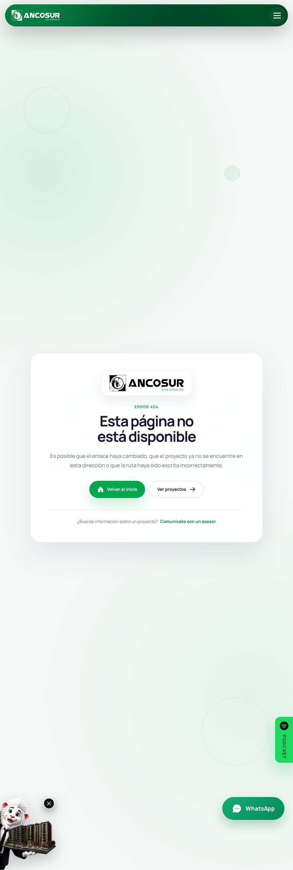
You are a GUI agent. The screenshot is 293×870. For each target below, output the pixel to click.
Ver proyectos (171, 489)
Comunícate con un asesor (188, 521)
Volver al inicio (122, 489)
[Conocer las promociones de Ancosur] (28, 833)
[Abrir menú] (277, 15)
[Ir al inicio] (35, 15)
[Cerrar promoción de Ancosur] (49, 803)
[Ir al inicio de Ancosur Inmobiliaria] (146, 383)
